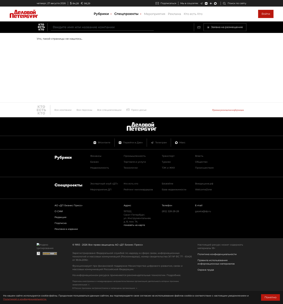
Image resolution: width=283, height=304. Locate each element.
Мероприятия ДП (101, 189)
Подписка (60, 223)
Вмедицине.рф (204, 183)
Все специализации (109, 109)
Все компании (63, 109)
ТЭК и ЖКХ (168, 167)
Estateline (167, 183)
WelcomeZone (203, 189)
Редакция (60, 217)
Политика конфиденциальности (217, 254)
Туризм (166, 161)
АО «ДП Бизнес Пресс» (69, 205)
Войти (266, 13)
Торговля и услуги (135, 161)
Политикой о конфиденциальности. (25, 299)
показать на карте (134, 225)
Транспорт (168, 155)
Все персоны (84, 109)
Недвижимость (99, 167)
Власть (199, 155)
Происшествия (204, 167)
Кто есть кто (131, 183)
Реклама (174, 14)
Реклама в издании (66, 229)
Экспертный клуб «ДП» (104, 183)
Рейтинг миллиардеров (138, 189)
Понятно (270, 297)
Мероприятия (154, 14)
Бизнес (94, 161)
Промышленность (135, 155)
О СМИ (59, 211)
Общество (201, 161)
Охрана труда (206, 269)
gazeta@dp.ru (203, 211)
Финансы (95, 155)
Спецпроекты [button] (127, 14)
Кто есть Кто (193, 14)
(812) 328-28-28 (170, 211)
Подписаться (168, 3)
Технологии (131, 167)
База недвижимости (174, 189)
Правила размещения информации (228, 110)
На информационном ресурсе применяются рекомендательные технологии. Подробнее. (126, 275)
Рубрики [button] (102, 14)
